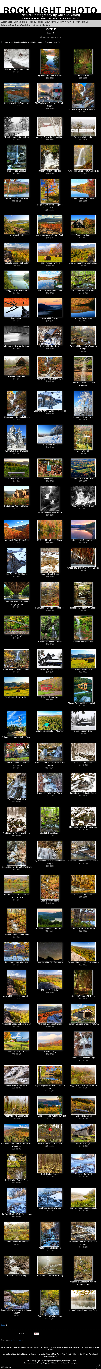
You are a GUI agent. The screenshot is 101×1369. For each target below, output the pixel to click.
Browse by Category (54, 22)
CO (63, 1361)
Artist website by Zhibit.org (32, 1363)
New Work (69, 22)
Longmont (57, 1361)
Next (3, 1325)
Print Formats (82, 22)
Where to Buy (7, 25)
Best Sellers (19, 22)
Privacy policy (73, 1363)
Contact (37, 25)
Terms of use (62, 1363)
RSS (2, 1367)
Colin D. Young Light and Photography (39, 1361)
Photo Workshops (23, 25)
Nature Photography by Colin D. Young (50, 15)
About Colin (6, 22)
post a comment (16, 1340)
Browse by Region (34, 22)
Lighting (46, 25)
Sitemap (8, 1367)
